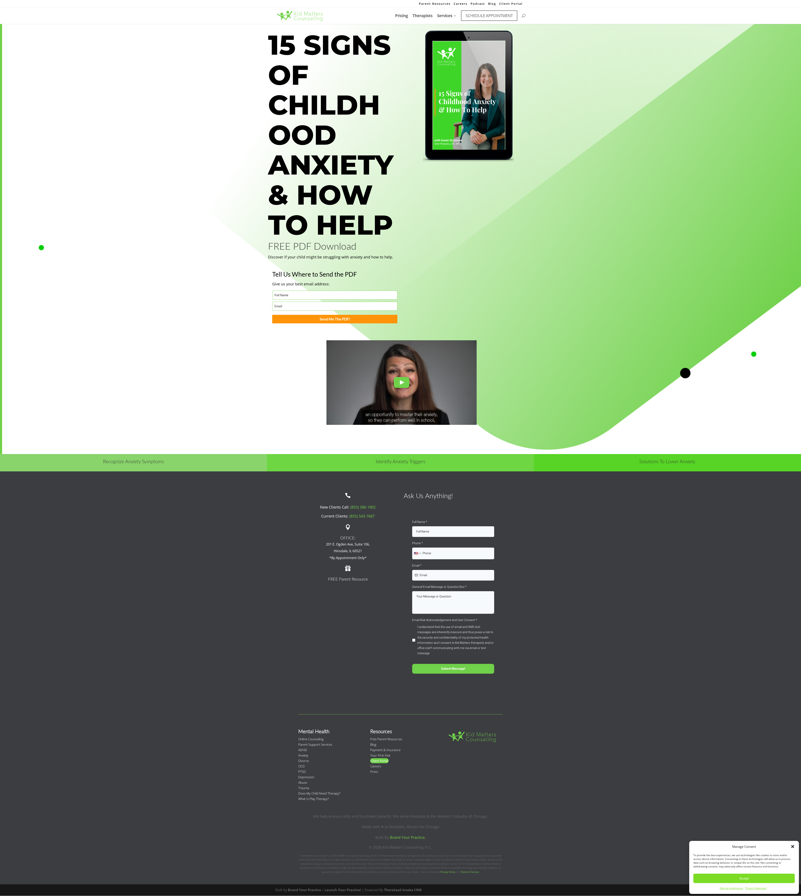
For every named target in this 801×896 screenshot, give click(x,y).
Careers (460, 4)
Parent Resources (435, 4)
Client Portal (511, 4)
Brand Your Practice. (408, 837)
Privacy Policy (447, 871)
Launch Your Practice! (343, 890)
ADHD (302, 750)
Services (444, 16)
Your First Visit (380, 755)
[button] (793, 846)
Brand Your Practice (304, 890)
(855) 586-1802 (363, 507)
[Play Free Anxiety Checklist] (401, 382)
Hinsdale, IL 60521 (348, 551)
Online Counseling (311, 739)
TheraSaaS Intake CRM (403, 890)
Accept (744, 878)
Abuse (302, 782)
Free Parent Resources (386, 739)
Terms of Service (470, 871)
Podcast (478, 4)
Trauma (303, 788)
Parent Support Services (315, 744)
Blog (492, 4)
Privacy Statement (755, 888)
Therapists (422, 16)
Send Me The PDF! (335, 319)
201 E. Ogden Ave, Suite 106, (348, 544)
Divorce (303, 761)
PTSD (302, 771)
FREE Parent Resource (348, 579)
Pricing (401, 16)
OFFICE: (348, 538)
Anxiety (303, 755)
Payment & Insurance (385, 750)
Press (374, 771)
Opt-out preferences (731, 888)
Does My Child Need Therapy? (319, 793)
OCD (301, 766)
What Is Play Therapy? (313, 799)
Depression (306, 777)
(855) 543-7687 (362, 516)
